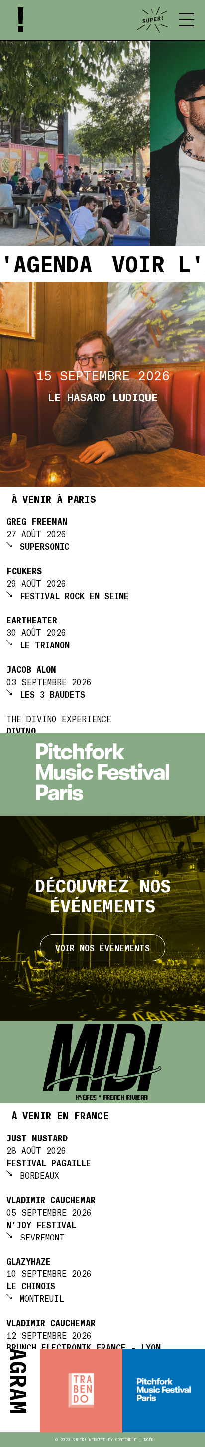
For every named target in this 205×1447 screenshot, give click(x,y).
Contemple (125, 1440)
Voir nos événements (102, 947)
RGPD (148, 1440)
